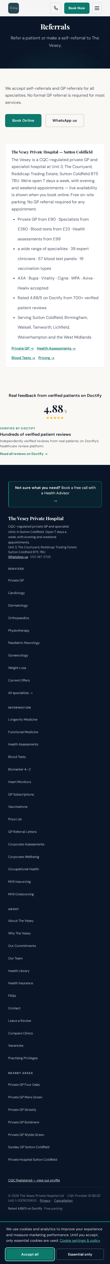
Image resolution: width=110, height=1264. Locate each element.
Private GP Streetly (22, 1110)
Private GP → (23, 348)
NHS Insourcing (19, 881)
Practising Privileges (23, 1058)
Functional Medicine (23, 732)
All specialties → (20, 693)
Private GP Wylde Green (26, 1135)
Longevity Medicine (22, 719)
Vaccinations (17, 806)
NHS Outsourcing (21, 894)
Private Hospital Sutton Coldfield (32, 1159)
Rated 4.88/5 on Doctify (25, 1208)
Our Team (15, 958)
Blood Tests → (23, 357)
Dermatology (18, 605)
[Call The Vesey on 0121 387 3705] (55, 8)
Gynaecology (18, 655)
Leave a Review (19, 1021)
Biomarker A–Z (19, 769)
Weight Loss (17, 668)
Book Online (23, 120)
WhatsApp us (64, 120)
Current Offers (19, 680)
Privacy (45, 1201)
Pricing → (46, 357)
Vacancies (15, 1045)
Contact (14, 1008)
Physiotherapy (18, 630)
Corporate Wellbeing (23, 857)
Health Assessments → (56, 348)
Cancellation (63, 1201)
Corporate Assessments (26, 844)
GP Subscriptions (21, 794)
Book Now (77, 8)
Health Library (18, 971)
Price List (15, 819)
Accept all (30, 1254)
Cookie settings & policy (80, 1240)
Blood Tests (17, 757)
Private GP (16, 580)
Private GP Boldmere (23, 1122)
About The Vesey (21, 921)
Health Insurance (20, 983)
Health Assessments (23, 744)
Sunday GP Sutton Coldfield (28, 1147)
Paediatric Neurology (24, 643)
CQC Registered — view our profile (34, 1180)
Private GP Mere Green (25, 1097)
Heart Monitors (19, 782)
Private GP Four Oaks (24, 1084)
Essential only (80, 1254)
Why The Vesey (19, 933)
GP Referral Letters (22, 832)
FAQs (12, 995)
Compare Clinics (20, 1033)
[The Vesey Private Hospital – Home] (13, 8)
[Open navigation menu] (97, 8)
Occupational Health (23, 869)
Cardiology (16, 593)
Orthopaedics (18, 618)
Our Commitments (22, 946)
